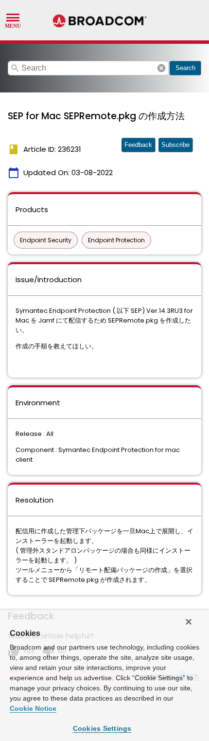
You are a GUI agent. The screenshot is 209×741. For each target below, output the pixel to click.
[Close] (189, 622)
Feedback (138, 144)
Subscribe (175, 144)
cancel (161, 68)
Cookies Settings (102, 728)
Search (185, 68)
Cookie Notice (33, 708)
